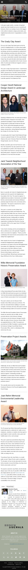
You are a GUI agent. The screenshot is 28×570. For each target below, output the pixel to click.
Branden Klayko (6, 20)
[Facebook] (3, 553)
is (19, 68)
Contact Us (10, 562)
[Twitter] (5, 497)
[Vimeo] (20, 557)
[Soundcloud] (7, 557)
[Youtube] (24, 557)
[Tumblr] (12, 557)
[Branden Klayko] (5, 492)
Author (3, 486)
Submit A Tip (18, 564)
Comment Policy (10, 564)
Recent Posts (10, 486)
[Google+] (11, 553)
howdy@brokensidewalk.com (17, 544)
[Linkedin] (19, 553)
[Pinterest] (23, 553)
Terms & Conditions (18, 562)
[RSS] (3, 557)
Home (5, 562)
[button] (26, 2)
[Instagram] (15, 553)
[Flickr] (7, 553)
